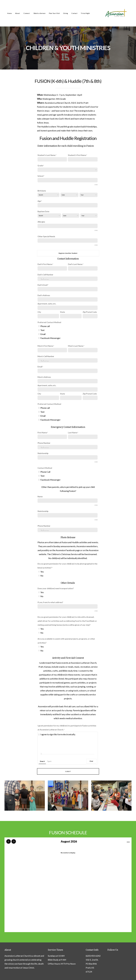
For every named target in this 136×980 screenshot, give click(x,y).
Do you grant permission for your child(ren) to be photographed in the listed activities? (67, 565)
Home (9, 13)
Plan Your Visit (54, 13)
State (62, 312)
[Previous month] (8, 841)
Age (39, 201)
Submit (68, 771)
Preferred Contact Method (49, 322)
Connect (26, 13)
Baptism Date (43, 211)
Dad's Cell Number (45, 274)
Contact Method (45, 468)
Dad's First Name (45, 264)
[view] (122, 841)
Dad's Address (44, 295)
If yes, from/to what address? (50, 602)
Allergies (41, 222)
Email (43, 334)
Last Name (72, 432)
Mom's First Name (45, 346)
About (17, 13)
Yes (42, 571)
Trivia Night (85, 13)
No (41, 575)
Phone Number (44, 443)
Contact (74, 13)
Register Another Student (68, 253)
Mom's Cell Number (46, 356)
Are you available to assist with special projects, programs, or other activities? (66, 641)
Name (40, 496)
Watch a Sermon (39, 13)
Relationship (43, 453)
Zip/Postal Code (90, 312)
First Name (42, 432)
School (40, 176)
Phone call (45, 326)
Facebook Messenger (50, 338)
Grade (40, 165)
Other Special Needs (46, 236)
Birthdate (42, 190)
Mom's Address (44, 377)
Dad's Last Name (75, 264)
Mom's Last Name (75, 346)
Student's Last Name (46, 155)
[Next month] (13, 841)
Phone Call (45, 471)
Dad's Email (42, 285)
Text (42, 330)
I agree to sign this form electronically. (58, 734)
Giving (65, 13)
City (39, 312)
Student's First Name (77, 155)
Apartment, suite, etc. (47, 303)
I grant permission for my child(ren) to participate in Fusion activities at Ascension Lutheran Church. (67, 727)
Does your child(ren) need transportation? (56, 588)
